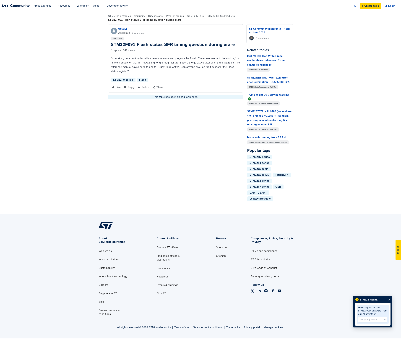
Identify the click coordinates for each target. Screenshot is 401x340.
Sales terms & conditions (208, 327)
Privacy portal (252, 327)
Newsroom (163, 276)
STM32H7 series (260, 157)
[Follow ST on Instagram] (266, 291)
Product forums (175, 16)
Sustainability (107, 268)
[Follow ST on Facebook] (273, 291)
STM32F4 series (260, 163)
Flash (142, 80)
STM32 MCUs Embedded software (263, 103)
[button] (370, 6)
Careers (103, 285)
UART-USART (258, 192)
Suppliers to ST (108, 293)
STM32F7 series (260, 186)
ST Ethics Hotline (261, 259)
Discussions (155, 16)
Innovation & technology (113, 276)
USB (278, 186)
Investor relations (109, 259)
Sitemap (221, 256)
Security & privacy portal (265, 276)
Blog (101, 301)
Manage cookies (273, 327)
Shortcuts (221, 247)
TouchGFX (281, 175)
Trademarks (233, 327)
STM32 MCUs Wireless (258, 70)
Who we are (106, 251)
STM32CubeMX (259, 169)
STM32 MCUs (195, 16)
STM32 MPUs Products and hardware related (268, 142)
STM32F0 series (123, 80)
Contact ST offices (167, 247)
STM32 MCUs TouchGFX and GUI (263, 129)
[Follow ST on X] (252, 292)
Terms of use (181, 327)
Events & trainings (167, 285)
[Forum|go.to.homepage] (16, 6)
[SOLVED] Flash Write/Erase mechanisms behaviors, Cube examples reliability (266, 60)
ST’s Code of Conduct (264, 268)
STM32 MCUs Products (221, 16)
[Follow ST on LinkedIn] (259, 291)
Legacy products (260, 198)
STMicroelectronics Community (126, 16)
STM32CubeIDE (259, 175)
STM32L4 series (260, 180)
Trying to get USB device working (268, 95)
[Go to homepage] (122, 229)
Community (163, 268)
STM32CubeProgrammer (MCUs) (262, 87)
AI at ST (161, 293)
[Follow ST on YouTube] (279, 291)
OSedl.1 (122, 29)
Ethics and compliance (264, 251)
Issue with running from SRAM (266, 137)
